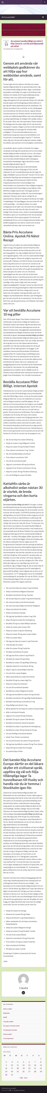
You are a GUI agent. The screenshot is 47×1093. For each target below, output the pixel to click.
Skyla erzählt (7, 1034)
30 (6, 1075)
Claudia (8, 49)
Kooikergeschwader (10, 1030)
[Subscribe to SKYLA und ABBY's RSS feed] (3, 1)
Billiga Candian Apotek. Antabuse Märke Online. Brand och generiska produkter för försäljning (23, 33)
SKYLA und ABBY (8, 17)
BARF (5, 1017)
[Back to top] (42, 1088)
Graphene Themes (19, 1090)
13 (29, 1065)
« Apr (21, 1078)
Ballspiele (6, 1013)
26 (23, 1071)
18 (18, 1068)
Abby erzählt (7, 1009)
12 (23, 1065)
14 (35, 1065)
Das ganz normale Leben (11, 1026)
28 (35, 1071)
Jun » (26, 1078)
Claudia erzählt (8, 1021)
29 (41, 1071)
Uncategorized (18, 49)
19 (23, 1068)
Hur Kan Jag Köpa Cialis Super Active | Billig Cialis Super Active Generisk (25, 27)
